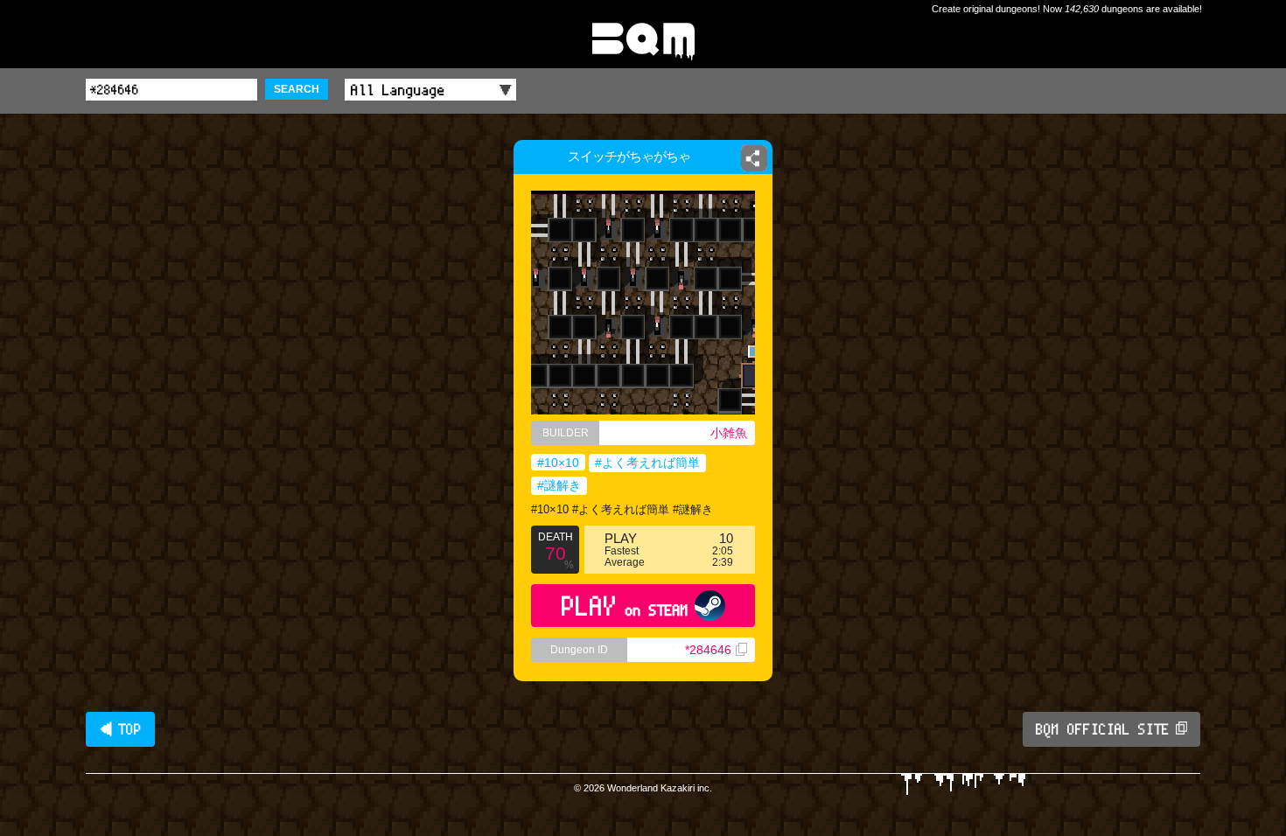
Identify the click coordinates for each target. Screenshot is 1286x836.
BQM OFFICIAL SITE (1103, 729)
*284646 (708, 650)
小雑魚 (728, 433)
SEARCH (296, 89)
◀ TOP (120, 729)
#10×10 (558, 463)
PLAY (625, 605)
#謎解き (559, 485)
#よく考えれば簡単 (647, 463)
